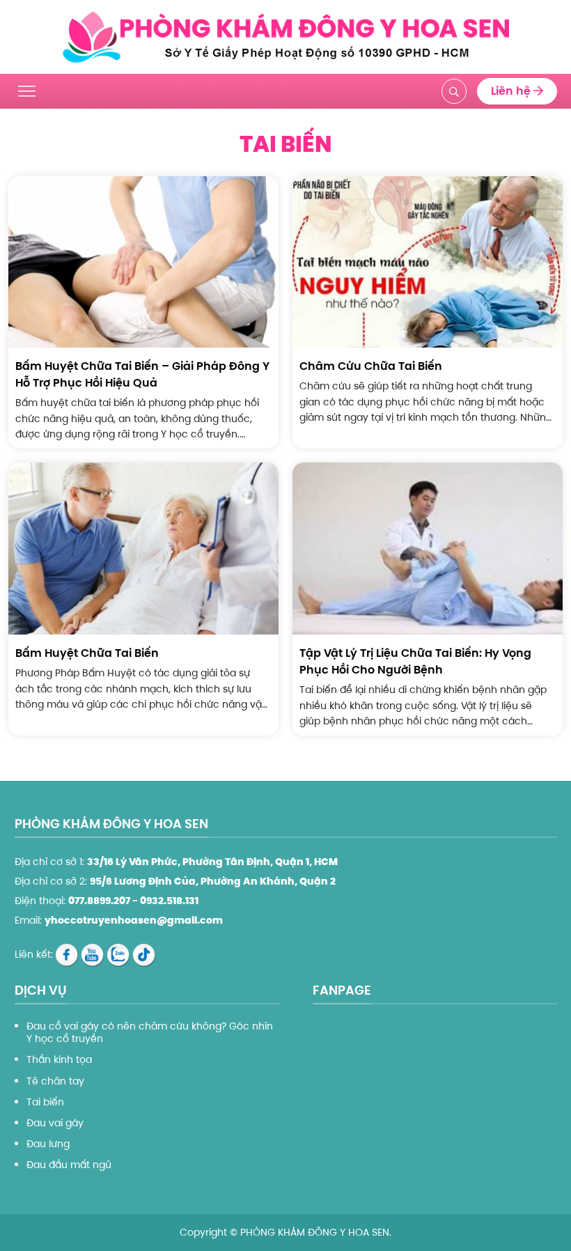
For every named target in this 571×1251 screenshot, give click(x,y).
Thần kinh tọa (59, 1059)
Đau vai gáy (55, 1123)
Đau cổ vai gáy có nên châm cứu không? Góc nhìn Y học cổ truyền (149, 1032)
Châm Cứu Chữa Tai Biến (370, 366)
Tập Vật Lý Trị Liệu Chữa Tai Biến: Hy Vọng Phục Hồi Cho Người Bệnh (415, 661)
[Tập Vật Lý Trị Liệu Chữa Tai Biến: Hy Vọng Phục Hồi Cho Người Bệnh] (427, 548)
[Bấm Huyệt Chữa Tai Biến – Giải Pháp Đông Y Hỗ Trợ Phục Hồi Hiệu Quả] (143, 261)
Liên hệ (512, 91)
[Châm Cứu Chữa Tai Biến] (427, 261)
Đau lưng (48, 1143)
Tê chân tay (55, 1081)
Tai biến (45, 1102)
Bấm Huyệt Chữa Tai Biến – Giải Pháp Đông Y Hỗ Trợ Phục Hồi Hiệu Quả (142, 374)
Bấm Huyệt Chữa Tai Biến (87, 653)
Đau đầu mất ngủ (68, 1164)
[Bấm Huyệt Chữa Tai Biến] (143, 548)
